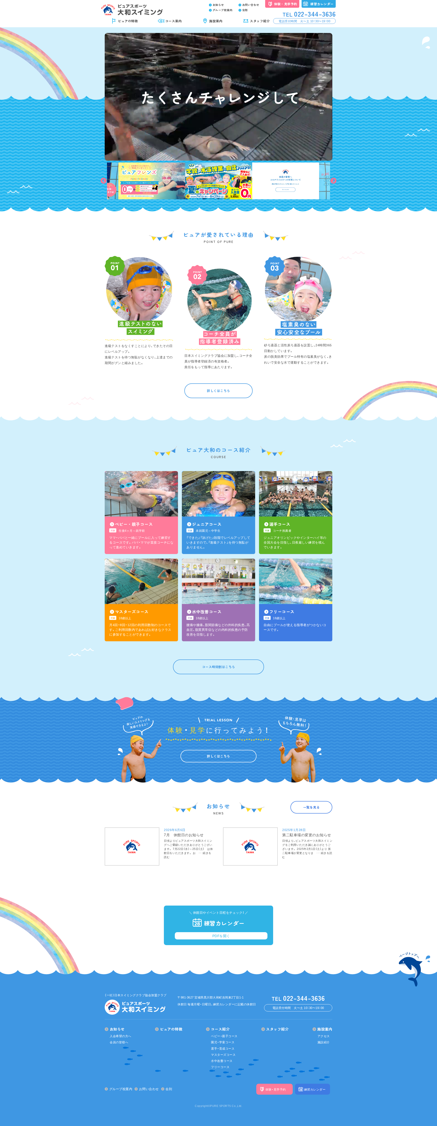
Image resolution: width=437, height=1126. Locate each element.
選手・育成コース (222, 1048)
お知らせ (218, 5)
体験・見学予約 (285, 4)
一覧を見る (311, 807)
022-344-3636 (309, 14)
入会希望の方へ (120, 1036)
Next (333, 180)
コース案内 (173, 21)
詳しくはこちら (218, 390)
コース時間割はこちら (218, 666)
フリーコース (220, 1067)
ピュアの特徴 (128, 21)
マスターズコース (223, 1054)
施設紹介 (324, 1042)
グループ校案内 (222, 10)
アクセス (324, 1036)
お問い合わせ (250, 5)
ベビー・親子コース (224, 1036)
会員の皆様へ (119, 1042)
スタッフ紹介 (260, 21)
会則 (245, 10)
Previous (103, 180)
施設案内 (215, 21)
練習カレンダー (322, 4)
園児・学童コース (222, 1042)
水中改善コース (222, 1061)
